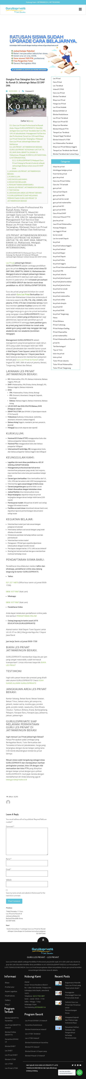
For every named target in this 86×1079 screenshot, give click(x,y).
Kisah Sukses (10, 996)
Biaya (7, 982)
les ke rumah (57, 235)
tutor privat (57, 357)
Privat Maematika (60, 332)
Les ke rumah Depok (61, 238)
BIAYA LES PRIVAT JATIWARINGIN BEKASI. (25, 187)
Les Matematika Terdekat (63, 143)
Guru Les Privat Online (61, 181)
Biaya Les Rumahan (60, 125)
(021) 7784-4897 (39, 996)
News (55, 317)
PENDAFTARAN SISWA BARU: (20, 185)
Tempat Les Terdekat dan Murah (65, 150)
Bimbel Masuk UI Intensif (35, 1056)
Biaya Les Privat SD (60, 121)
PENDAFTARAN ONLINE (26, 616)
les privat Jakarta (59, 274)
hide (31, 121)
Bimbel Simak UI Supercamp (36, 1051)
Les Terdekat (58, 86)
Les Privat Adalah (59, 107)
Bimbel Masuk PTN (60, 129)
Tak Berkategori (59, 346)
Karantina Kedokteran (33, 1025)
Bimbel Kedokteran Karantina (36, 1042)
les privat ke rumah (60, 289)
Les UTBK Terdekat (32, 1034)
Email (8, 869)
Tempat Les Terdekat (61, 132)
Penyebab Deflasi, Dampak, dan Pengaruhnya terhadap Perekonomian (72, 1032)
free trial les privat (60, 174)
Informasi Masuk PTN (61, 217)
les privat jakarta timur (61, 285)
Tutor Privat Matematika (62, 364)
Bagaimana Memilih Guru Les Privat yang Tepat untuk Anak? (73, 985)
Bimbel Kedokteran (60, 114)
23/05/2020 (13, 91)
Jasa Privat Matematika (62, 224)
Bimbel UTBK (10, 1059)
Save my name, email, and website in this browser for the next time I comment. (25, 894)
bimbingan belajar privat (62, 170)
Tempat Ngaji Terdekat (62, 136)
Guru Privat (57, 82)
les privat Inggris (59, 264)
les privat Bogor (59, 253)
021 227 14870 (12, 582)
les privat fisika (59, 260)
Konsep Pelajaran (59, 228)
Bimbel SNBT (10, 1046)
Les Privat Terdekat (60, 118)
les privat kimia (59, 292)
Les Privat (10, 263)
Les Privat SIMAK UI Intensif (36, 1020)
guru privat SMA (59, 210)
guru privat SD (58, 206)
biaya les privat (59, 166)
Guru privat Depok (60, 192)
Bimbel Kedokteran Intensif (35, 1029)
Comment (10, 826)
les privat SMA (58, 310)
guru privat (57, 188)
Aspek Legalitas (11, 991)
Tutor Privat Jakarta (61, 361)
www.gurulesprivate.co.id (16, 779)
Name (8, 859)
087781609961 (54, 2)
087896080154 (42, 2)
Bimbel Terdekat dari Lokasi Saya (66, 154)
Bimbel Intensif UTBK (61, 139)
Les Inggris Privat (59, 231)
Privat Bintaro (58, 321)
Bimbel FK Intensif (32, 1047)
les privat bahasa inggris (62, 246)
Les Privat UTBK (11, 1068)
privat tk (56, 343)
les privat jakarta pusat (61, 278)
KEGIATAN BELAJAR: (16, 182)
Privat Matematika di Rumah (64, 339)
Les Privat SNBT (11, 1055)
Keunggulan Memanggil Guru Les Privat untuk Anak (73, 995)
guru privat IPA (58, 195)
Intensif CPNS (58, 89)
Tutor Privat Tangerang (62, 368)
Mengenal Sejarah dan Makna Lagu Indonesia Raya (72, 1020)
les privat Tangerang (61, 314)
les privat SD (58, 307)
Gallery (8, 1000)
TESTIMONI (13, 190)
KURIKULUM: (13, 176)
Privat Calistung (59, 325)
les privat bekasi (59, 249)
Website (8, 880)
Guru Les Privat (59, 93)
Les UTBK (9, 1064)
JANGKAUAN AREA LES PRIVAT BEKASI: (24, 193)
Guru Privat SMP (59, 213)
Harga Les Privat (59, 103)
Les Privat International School (64, 267)
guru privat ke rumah (61, 199)
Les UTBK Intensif (32, 1038)
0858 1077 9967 (12, 591)
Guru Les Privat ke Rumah (27, 360)
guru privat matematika (62, 202)
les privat (56, 242)
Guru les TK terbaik (60, 184)
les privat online (59, 299)
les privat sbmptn (59, 303)
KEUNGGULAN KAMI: (17, 179)
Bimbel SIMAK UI (60, 111)
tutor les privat (58, 353)
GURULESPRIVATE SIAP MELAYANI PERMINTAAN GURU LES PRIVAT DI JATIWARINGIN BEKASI (22, 198)
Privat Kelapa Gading (61, 328)
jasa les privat (58, 220)
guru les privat (58, 177)
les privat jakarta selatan (62, 282)
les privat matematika (61, 296)
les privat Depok (59, 256)
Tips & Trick (57, 350)
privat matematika (60, 335)
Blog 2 (7, 1004)
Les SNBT (9, 1050)
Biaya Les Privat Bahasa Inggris (65, 147)
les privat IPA (58, 271)
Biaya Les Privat (59, 100)
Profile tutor (9, 987)
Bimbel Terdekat (59, 96)
